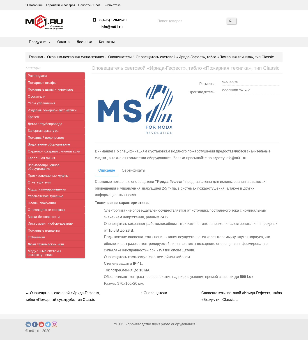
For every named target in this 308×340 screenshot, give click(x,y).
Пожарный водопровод (46, 137)
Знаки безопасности (44, 217)
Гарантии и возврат (60, 5)
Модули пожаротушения (47, 189)
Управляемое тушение (45, 196)
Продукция (38, 42)
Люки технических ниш (46, 244)
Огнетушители (39, 182)
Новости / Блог (89, 5)
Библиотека (112, 5)
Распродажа (37, 76)
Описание (106, 170)
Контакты (107, 42)
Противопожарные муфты (48, 175)
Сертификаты (133, 170)
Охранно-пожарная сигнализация (54, 151)
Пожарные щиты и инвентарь (51, 89)
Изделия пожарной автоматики (52, 110)
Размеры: (207, 84)
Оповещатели (155, 293)
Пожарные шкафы (42, 83)
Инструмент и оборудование (50, 223)
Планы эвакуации (42, 203)
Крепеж (33, 117)
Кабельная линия (41, 158)
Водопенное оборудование (49, 144)
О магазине (34, 5)
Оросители (36, 96)
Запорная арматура (43, 130)
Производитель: (201, 92)
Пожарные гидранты (44, 230)
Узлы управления (41, 103)
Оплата (63, 42)
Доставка (84, 42)
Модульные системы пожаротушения (44, 253)
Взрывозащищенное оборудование (44, 167)
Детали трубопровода (45, 124)
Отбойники (36, 237)
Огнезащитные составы (46, 210)
